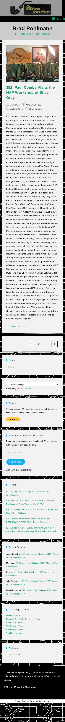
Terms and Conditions (40, 701)
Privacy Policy (21, 701)
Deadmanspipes (13, 615)
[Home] (16, 34)
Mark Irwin (15, 105)
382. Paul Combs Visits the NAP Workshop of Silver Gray (30, 92)
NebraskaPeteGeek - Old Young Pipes (23, 619)
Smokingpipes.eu (13, 633)
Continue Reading (19, 325)
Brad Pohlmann (42, 34)
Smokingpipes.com (14, 630)
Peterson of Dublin (14, 622)
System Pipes (16, 109)
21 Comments (35, 109)
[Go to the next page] (55, 344)
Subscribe (15, 462)
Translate (27, 388)
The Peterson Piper (14, 626)
